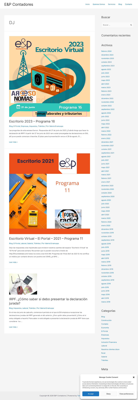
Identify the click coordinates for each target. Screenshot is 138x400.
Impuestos (33, 126)
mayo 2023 (105, 80)
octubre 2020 (106, 193)
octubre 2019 (106, 236)
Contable (104, 324)
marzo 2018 (105, 302)
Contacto (128, 4)
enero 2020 (105, 225)
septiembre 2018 (107, 280)
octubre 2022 (106, 106)
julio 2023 (105, 73)
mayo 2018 (105, 294)
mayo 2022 (105, 124)
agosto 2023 (106, 69)
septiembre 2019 (107, 240)
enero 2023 (105, 95)
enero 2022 (105, 138)
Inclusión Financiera (109, 342)
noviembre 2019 (107, 233)
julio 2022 (105, 116)
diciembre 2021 (107, 142)
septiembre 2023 (107, 66)
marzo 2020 (105, 218)
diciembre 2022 (107, 98)
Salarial (30, 243)
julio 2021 (105, 160)
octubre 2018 (106, 276)
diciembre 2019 (107, 229)
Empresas (24, 126)
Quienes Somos (99, 4)
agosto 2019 (106, 244)
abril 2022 (105, 127)
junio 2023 (105, 77)
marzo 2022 (105, 131)
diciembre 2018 (107, 269)
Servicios (111, 4)
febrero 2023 (106, 91)
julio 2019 (105, 247)
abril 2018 (105, 298)
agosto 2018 (106, 284)
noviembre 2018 (107, 273)
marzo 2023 (106, 87)
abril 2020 (105, 215)
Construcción (106, 320)
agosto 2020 (106, 200)
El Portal (16, 126)
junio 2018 (105, 291)
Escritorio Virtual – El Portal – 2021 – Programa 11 (46, 238)
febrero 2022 (106, 135)
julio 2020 (105, 204)
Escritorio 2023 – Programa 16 (32, 121)
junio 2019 (105, 251)
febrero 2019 (106, 265)
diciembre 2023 (107, 55)
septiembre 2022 (107, 109)
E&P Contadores (18, 4)
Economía (105, 328)
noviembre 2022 (107, 102)
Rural (103, 353)
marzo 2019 (105, 262)
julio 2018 (105, 287)
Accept (91, 394)
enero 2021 (105, 182)
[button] (134, 377)
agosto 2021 (106, 157)
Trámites (41, 126)
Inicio (87, 4)
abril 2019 (105, 258)
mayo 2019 (105, 255)
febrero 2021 (106, 178)
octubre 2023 (106, 62)
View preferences (126, 394)
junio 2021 (105, 164)
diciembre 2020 (107, 186)
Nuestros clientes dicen (110, 349)
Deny (109, 394)
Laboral (23, 243)
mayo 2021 (105, 167)
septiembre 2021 (107, 153)
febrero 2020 (106, 222)
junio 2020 (105, 207)
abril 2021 (105, 171)
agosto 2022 (106, 113)
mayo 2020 (105, 211)
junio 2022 (105, 120)
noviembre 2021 (107, 146)
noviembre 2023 (107, 58)
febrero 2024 (106, 51)
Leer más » (13, 142)
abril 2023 (105, 84)
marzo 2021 (105, 175)
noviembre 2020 (107, 189)
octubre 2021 (106, 149)
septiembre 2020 (107, 196)
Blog (120, 4)
